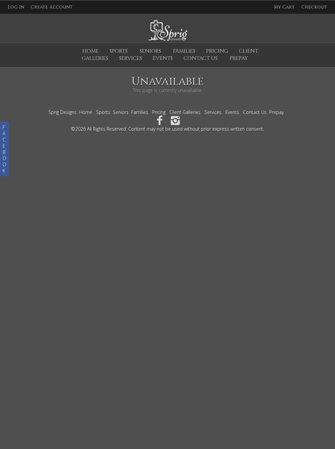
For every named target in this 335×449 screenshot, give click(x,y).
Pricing (217, 51)
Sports (119, 51)
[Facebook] (159, 120)
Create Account (52, 7)
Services (212, 112)
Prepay (276, 112)
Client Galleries (185, 112)
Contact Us (255, 112)
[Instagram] (175, 120)
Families (184, 51)
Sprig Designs (62, 112)
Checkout (314, 7)
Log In (16, 7)
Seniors (150, 51)
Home (90, 51)
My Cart (285, 7)
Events (232, 112)
